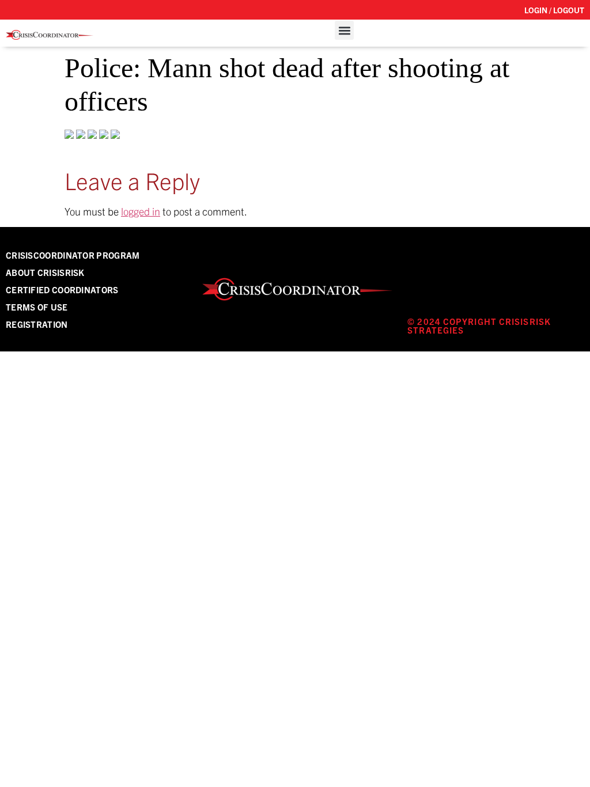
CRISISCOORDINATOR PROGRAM (73, 254)
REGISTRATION (37, 324)
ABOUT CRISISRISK (45, 272)
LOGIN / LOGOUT (554, 10)
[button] (344, 30)
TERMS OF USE (37, 306)
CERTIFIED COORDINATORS (62, 289)
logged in (140, 211)
